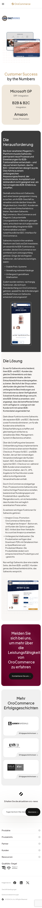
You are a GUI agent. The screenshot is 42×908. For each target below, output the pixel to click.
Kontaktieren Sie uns (20, 676)
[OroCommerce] (21, 4)
